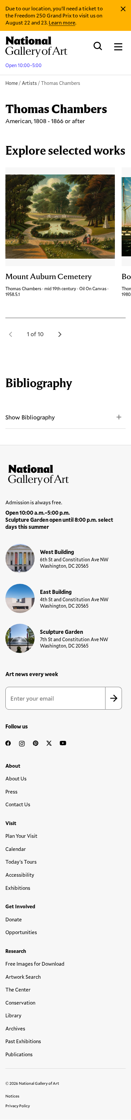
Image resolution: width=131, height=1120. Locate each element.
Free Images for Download (34, 963)
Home (11, 83)
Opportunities (21, 932)
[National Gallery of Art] (65, 473)
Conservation (20, 1002)
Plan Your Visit (21, 835)
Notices (12, 1096)
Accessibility (19, 874)
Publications (19, 1054)
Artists (29, 83)
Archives (15, 1028)
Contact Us (17, 804)
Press (11, 791)
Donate (13, 919)
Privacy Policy (17, 1105)
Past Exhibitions (23, 1041)
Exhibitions (17, 887)
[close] (123, 9)
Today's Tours (21, 861)
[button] (10, 334)
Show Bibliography (30, 417)
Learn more (62, 22)
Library (13, 1015)
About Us (16, 778)
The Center (18, 989)
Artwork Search (23, 976)
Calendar (15, 849)
